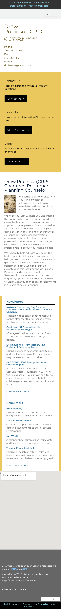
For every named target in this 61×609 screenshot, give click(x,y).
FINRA (14, 569)
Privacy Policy (9, 589)
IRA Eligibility (14, 408)
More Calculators (17, 465)
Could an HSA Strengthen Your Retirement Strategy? (24, 328)
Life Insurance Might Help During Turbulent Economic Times (25, 345)
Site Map (22, 589)
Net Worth (12, 436)
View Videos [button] (15, 161)
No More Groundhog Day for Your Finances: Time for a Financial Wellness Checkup (29, 309)
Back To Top (49, 599)
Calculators (14, 403)
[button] (51, 14)
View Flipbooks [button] (17, 130)
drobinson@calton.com (17, 65)
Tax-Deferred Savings (18, 420)
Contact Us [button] (14, 98)
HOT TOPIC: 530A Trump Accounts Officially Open (26, 363)
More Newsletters (17, 391)
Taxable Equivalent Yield (20, 448)
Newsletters (14, 301)
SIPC (24, 569)
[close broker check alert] (57, 2)
